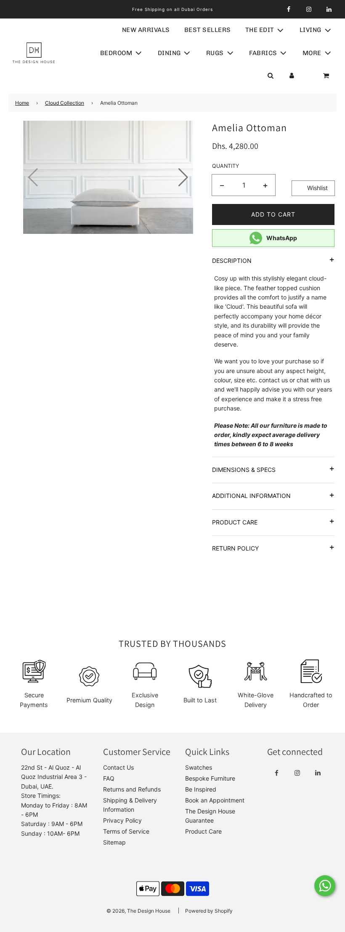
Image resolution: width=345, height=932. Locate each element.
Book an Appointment (214, 800)
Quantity (225, 166)
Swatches (198, 767)
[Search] (270, 75)
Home (22, 103)
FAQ (108, 778)
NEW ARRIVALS (146, 30)
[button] (183, 177)
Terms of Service (126, 831)
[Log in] (292, 75)
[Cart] (327, 75)
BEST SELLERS (207, 30)
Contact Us (118, 767)
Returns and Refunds (132, 789)
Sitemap (114, 842)
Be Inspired (200, 789)
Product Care (203, 831)
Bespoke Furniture (210, 778)
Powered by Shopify (209, 911)
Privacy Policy (122, 820)
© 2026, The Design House (138, 911)
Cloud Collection (64, 103)
